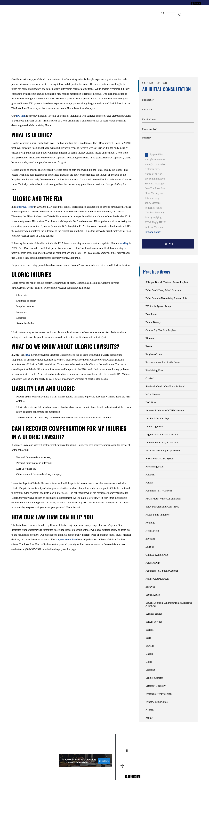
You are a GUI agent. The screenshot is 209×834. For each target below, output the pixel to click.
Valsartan (150, 669)
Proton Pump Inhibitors (157, 514)
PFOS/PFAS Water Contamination (163, 498)
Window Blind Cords (156, 701)
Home (55, 9)
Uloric (148, 661)
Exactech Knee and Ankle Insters (162, 362)
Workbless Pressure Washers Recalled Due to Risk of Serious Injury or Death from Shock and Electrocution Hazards (41, 798)
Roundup (150, 522)
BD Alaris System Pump (158, 306)
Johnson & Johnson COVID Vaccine (164, 410)
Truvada (149, 645)
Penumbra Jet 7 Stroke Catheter (161, 570)
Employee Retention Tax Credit (123, 9)
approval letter (25, 206)
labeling (124, 243)
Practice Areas (88, 9)
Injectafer (150, 538)
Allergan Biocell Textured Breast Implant (166, 282)
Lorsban (149, 546)
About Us (68, 9)
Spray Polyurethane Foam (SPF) (162, 506)
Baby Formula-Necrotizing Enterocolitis (166, 298)
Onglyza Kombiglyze (156, 554)
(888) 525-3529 (133, 766)
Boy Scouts (151, 314)
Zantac (149, 717)
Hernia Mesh (152, 530)
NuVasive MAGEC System (159, 458)
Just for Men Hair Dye (157, 418)
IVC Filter (150, 402)
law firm (20, 115)
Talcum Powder (153, 621)
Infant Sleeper (152, 394)
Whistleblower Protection (158, 693)
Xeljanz (149, 709)
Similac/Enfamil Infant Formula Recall (165, 386)
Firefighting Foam (154, 370)
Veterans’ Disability (155, 685)
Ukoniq (149, 653)
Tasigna (149, 629)
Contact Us (149, 15)
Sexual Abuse (152, 594)
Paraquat (149, 474)
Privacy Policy (153, 232)
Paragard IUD (152, 562)
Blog (150, 9)
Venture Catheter (154, 677)
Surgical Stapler (153, 613)
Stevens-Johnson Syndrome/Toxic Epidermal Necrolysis (168, 604)
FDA (27, 354)
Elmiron (149, 338)
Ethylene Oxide (153, 354)
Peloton (149, 482)
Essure (148, 346)
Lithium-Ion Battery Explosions (161, 442)
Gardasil (149, 378)
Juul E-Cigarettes (154, 426)
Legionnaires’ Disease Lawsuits (161, 434)
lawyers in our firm (66, 539)
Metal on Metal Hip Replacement (162, 450)
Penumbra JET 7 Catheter (158, 490)
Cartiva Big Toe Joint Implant (160, 330)
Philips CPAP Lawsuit (157, 578)
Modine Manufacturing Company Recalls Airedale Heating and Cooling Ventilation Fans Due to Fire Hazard (101, 798)
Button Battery (153, 322)
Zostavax (150, 586)
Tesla (148, 637)
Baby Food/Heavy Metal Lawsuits (163, 290)
